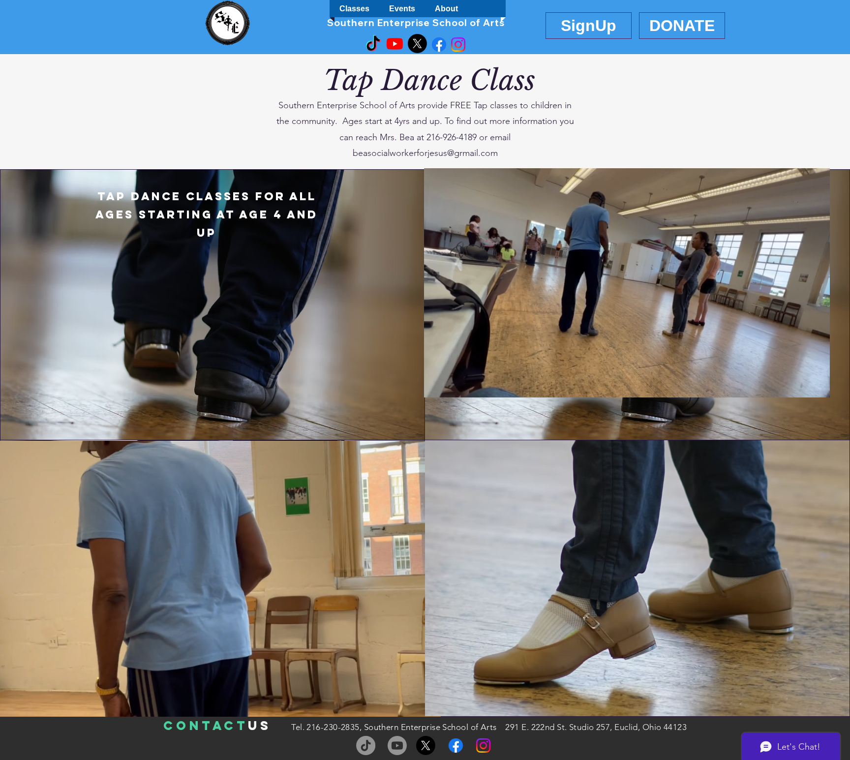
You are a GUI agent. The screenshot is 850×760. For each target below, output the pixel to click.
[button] (817, 386)
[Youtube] (394, 43)
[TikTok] (373, 44)
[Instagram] (458, 44)
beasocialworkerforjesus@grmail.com (425, 153)
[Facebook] (439, 44)
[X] (417, 43)
